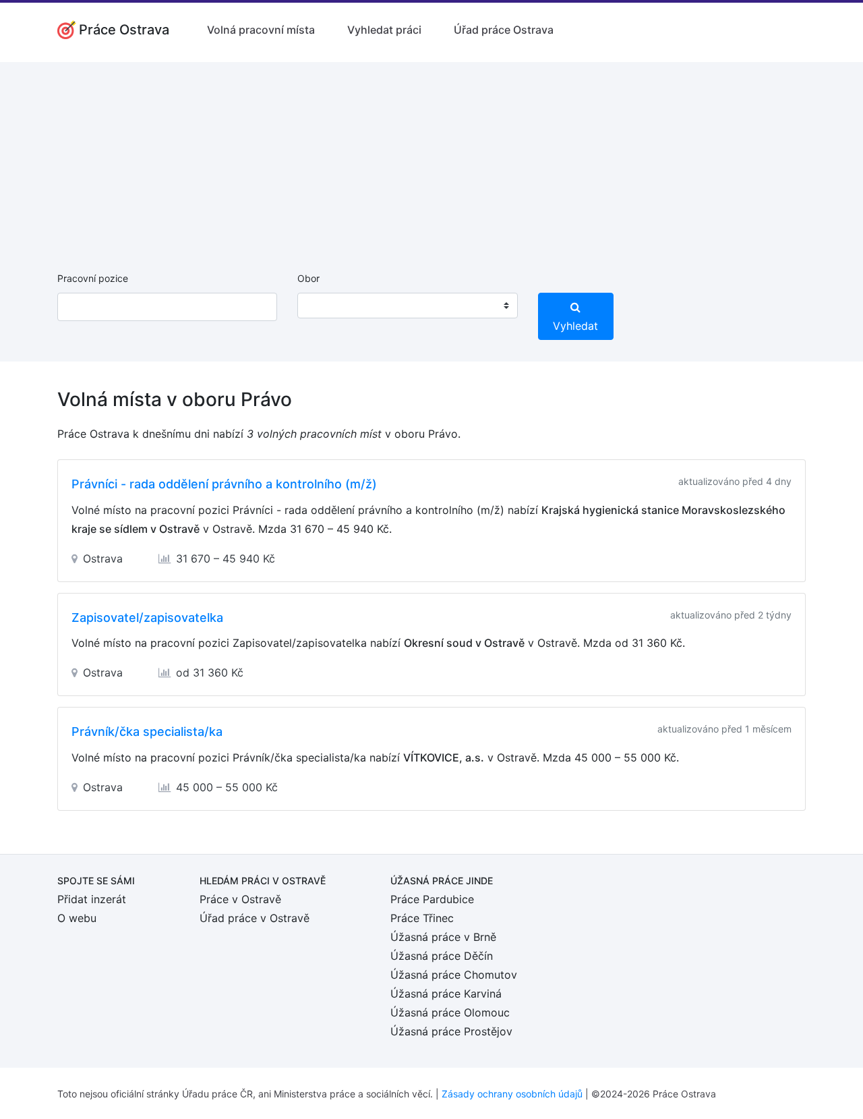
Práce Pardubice (432, 899)
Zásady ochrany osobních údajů (512, 1093)
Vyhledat (575, 326)
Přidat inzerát (91, 899)
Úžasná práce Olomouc (450, 1012)
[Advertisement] (431, 156)
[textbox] (325, 305)
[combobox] (407, 305)
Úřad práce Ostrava (504, 29)
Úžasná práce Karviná (446, 993)
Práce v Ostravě (240, 899)
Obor (308, 278)
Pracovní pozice (92, 278)
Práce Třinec (422, 918)
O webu (76, 918)
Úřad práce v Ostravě (254, 918)
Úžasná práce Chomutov (453, 974)
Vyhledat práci (384, 29)
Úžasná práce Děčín (441, 956)
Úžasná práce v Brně (443, 937)
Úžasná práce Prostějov (451, 1031)
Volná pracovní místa (261, 29)
